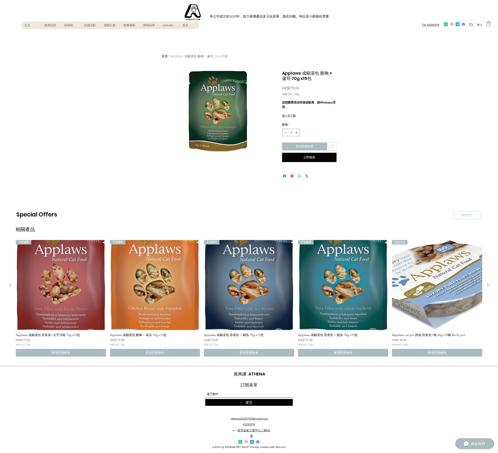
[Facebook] (463, 24)
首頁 (164, 56)
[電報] (457, 24)
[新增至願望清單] (333, 146)
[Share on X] (306, 176)
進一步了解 (289, 115)
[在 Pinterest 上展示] (292, 176)
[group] (249, 298)
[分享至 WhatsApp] (299, 176)
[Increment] (297, 132)
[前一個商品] (10, 285)
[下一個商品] (488, 285)
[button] (489, 23)
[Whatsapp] (446, 24)
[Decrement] (285, 132)
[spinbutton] (291, 132)
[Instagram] (452, 24)
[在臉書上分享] (284, 176)
